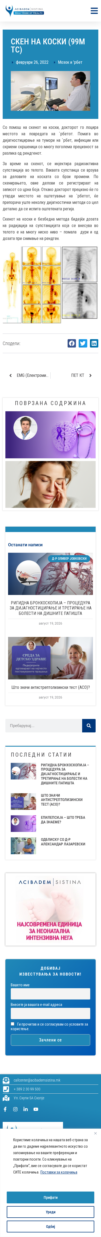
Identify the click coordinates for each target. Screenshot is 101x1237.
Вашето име (20, 985)
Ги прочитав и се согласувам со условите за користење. (49, 1026)
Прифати (51, 1197)
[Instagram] (15, 1109)
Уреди (50, 1212)
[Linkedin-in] (25, 1109)
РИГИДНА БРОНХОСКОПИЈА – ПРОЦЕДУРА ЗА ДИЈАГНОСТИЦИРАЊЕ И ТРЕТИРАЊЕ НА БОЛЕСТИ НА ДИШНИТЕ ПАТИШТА (51, 608)
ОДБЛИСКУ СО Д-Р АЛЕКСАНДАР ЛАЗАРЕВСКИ (63, 841)
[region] (50, 1183)
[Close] (95, 1133)
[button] (72, 343)
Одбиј (50, 1226)
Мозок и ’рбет (70, 62)
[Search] (89, 725)
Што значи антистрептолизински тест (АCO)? (50, 687)
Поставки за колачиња (58, 1172)
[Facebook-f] (5, 1109)
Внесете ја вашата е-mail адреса (36, 1004)
